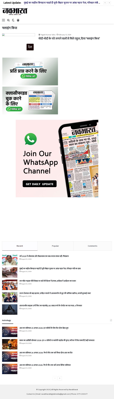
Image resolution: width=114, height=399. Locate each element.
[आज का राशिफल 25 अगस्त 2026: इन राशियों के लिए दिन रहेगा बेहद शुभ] (9, 332)
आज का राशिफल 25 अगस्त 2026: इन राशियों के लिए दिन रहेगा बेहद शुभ (43, 328)
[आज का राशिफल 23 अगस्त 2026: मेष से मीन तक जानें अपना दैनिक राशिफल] (9, 369)
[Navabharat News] (15, 12)
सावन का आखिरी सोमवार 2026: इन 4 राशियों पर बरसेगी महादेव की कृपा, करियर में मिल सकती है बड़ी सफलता (56, 340)
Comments (92, 246)
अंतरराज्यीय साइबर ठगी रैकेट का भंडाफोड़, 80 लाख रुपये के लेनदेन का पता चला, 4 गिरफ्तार (50, 305)
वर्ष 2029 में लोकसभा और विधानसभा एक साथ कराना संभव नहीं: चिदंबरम (44, 256)
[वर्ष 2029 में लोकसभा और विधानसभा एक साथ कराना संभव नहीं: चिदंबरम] (9, 260)
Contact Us (31, 394)
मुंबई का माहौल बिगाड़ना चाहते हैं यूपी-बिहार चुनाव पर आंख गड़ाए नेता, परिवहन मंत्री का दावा (65, 3)
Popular (55, 246)
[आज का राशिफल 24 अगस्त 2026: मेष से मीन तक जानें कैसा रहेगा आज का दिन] (9, 356)
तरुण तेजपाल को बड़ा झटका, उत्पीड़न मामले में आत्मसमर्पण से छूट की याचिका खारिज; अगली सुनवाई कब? (55, 293)
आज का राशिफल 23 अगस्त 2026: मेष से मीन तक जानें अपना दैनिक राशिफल (45, 365)
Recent (20, 246)
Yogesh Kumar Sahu (48, 34)
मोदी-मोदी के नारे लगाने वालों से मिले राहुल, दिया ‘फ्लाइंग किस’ (69, 38)
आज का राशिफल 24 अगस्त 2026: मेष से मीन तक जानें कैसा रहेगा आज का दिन (45, 352)
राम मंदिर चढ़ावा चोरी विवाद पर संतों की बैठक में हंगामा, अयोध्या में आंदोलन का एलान (47, 281)
